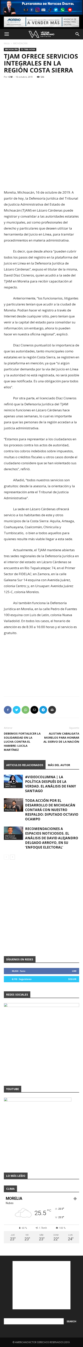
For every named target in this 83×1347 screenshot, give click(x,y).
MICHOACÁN (20, 43)
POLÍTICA (9, 809)
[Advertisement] (41, 161)
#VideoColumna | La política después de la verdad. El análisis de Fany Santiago (50, 784)
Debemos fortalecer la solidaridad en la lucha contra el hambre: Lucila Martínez (22, 741)
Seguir (72, 979)
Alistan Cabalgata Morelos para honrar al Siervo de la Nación (61, 737)
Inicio (7, 43)
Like (74, 970)
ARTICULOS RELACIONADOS (24, 765)
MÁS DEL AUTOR (59, 765)
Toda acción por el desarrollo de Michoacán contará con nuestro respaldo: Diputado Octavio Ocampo (51, 809)
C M (10, 76)
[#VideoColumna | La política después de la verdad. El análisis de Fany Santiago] (13, 781)
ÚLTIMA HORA (28, 49)
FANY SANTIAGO (10, 785)
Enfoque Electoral (11, 836)
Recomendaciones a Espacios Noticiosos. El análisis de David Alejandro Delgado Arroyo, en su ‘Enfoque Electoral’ (51, 838)
